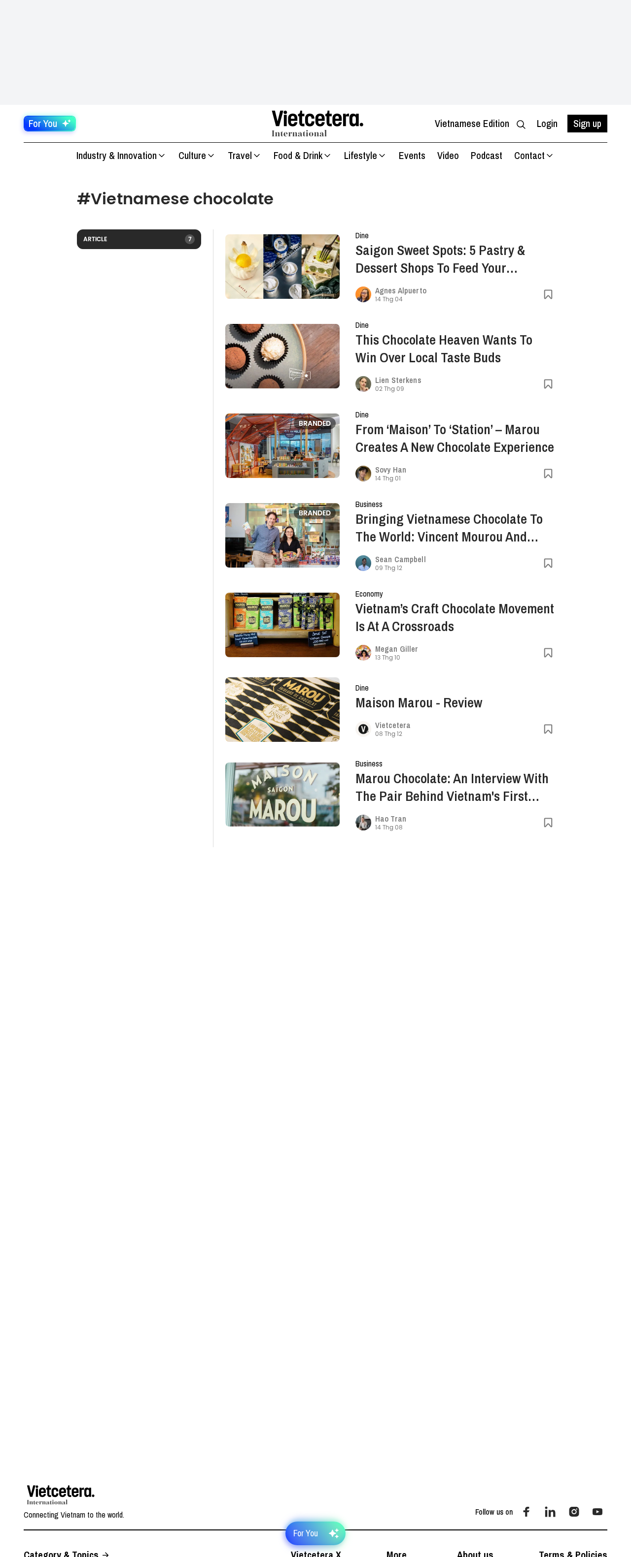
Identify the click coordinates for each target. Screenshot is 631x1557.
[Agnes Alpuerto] (363, 294)
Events (412, 155)
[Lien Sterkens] (363, 384)
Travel (240, 155)
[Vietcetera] (363, 729)
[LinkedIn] (550, 1512)
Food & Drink (298, 155)
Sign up (587, 123)
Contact (529, 155)
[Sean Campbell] (363, 563)
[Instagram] (574, 1512)
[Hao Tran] (363, 822)
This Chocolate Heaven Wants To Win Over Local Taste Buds (443, 348)
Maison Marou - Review (418, 702)
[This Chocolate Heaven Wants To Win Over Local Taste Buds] (282, 356)
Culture (192, 155)
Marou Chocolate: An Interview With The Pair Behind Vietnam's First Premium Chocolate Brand (452, 787)
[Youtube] (597, 1512)
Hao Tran (390, 819)
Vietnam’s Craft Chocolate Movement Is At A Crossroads (454, 617)
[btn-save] (548, 294)
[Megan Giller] (363, 653)
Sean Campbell (400, 559)
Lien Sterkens (398, 380)
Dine (362, 235)
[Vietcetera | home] (61, 1495)
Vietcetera (393, 725)
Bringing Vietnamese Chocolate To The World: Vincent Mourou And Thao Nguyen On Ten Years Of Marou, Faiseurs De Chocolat (449, 527)
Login (547, 123)
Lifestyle (360, 155)
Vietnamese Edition (472, 123)
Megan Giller (397, 649)
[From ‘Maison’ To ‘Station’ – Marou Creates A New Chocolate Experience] (282, 445)
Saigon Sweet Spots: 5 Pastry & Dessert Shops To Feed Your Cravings (440, 259)
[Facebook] (526, 1512)
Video (448, 155)
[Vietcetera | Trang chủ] (317, 123)
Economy (369, 593)
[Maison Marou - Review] (282, 709)
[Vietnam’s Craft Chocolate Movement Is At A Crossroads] (282, 625)
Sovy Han (390, 470)
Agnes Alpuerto (400, 290)
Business (369, 504)
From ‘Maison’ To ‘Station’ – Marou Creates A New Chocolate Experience (454, 438)
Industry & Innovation (116, 155)
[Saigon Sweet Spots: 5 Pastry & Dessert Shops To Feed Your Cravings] (282, 266)
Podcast (486, 155)
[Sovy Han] (363, 473)
